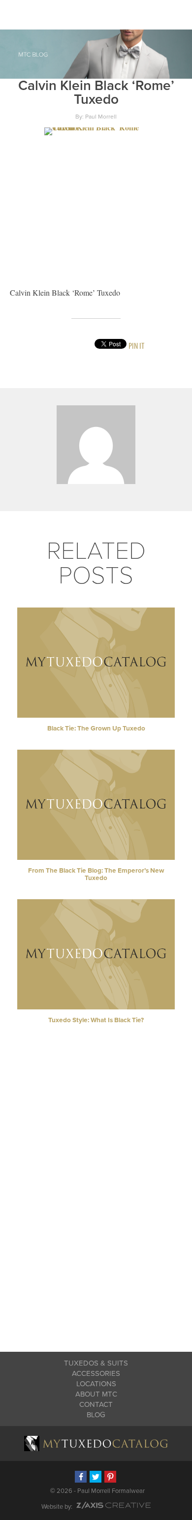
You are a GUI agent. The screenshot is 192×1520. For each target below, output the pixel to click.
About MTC (96, 1394)
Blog (96, 1414)
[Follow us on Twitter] (95, 1477)
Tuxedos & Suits (96, 1363)
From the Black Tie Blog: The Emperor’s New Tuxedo (96, 874)
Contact (96, 1404)
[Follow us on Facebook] (81, 1477)
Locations (96, 1383)
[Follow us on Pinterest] (110, 1477)
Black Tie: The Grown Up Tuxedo (96, 728)
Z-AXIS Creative (113, 1505)
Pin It (136, 345)
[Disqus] (96, 1200)
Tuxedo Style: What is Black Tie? (96, 1020)
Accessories (96, 1373)
